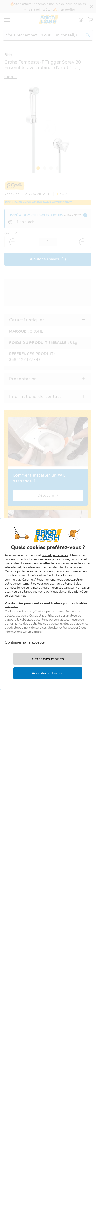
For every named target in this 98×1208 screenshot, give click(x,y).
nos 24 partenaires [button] (55, 555)
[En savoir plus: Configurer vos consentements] (47, 659)
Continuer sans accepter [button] (25, 640)
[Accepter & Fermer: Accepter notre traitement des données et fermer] (47, 673)
